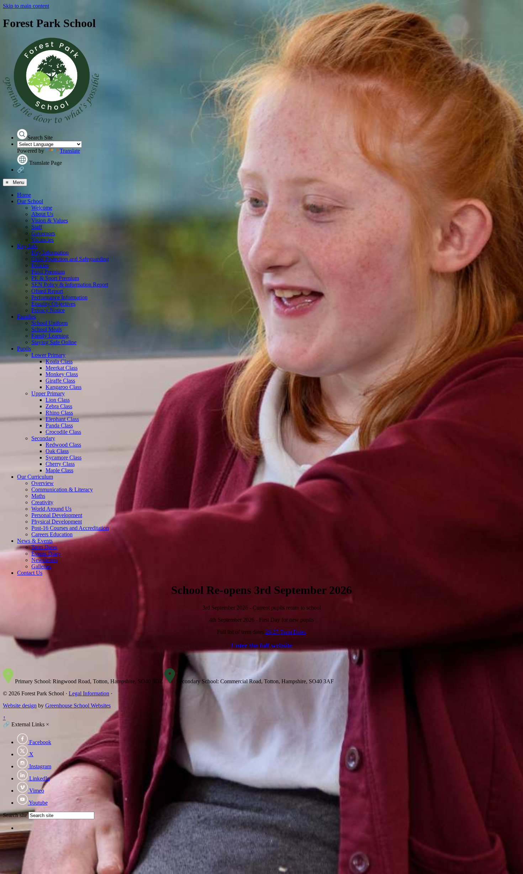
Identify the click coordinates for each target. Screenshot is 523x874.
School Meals (46, 329)
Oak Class (57, 451)
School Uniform (49, 323)
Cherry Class (60, 464)
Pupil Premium (48, 272)
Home (24, 195)
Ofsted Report (47, 291)
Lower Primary (48, 355)
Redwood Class (63, 445)
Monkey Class (62, 374)
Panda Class (59, 425)
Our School (30, 201)
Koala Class (59, 361)
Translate (70, 151)
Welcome (41, 208)
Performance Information (59, 297)
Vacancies (42, 240)
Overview (42, 483)
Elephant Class (62, 419)
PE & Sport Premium (55, 278)
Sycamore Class (63, 457)
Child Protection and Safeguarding (70, 259)
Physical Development (56, 521)
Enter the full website (261, 645)
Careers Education (52, 534)
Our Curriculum (35, 477)
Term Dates (44, 547)
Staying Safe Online (53, 342)
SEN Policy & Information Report (69, 284)
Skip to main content (26, 6)
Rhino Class (59, 413)
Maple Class (59, 470)
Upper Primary (48, 393)
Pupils (24, 349)
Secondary (43, 438)
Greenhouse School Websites (78, 705)
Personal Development (56, 515)
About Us (42, 214)
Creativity (42, 502)
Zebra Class (59, 406)
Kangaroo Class (63, 387)
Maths (38, 496)
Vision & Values (49, 220)
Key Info (27, 246)
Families (26, 317)
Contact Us (29, 573)
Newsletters (44, 560)
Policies (40, 265)
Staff (36, 227)
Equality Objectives (53, 304)
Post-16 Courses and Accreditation (70, 528)
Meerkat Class (62, 368)
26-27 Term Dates (285, 632)
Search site (15, 815)
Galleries (41, 566)
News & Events (35, 541)
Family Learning (50, 336)
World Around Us (51, 509)
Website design (20, 705)
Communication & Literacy (62, 489)
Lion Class (58, 400)
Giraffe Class (60, 381)
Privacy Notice (48, 310)
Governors (43, 233)
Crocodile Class (63, 432)
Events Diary (46, 554)
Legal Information (89, 693)
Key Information (50, 252)
